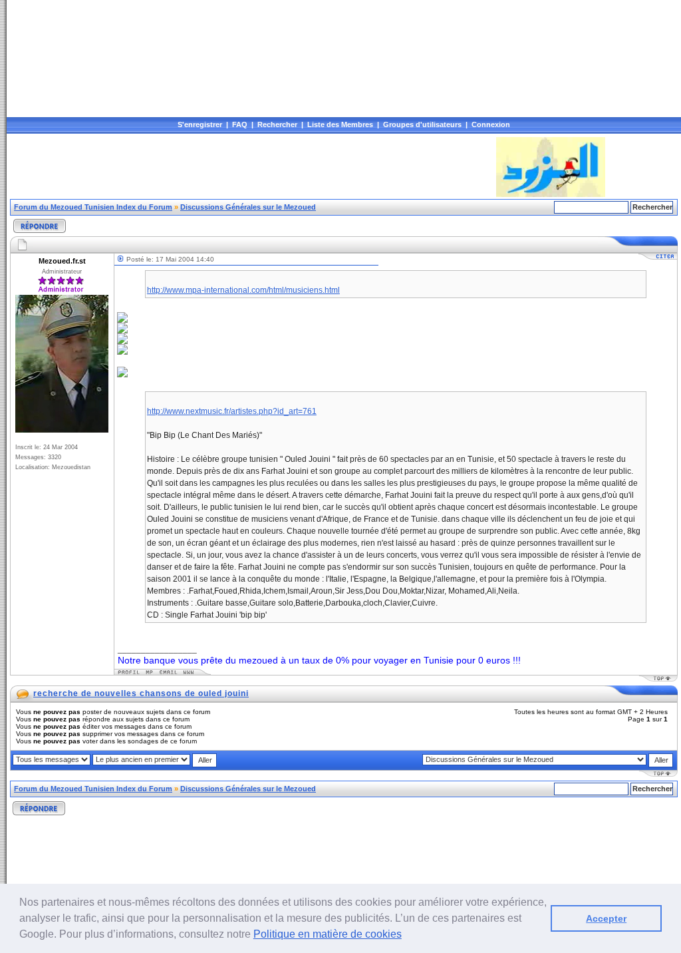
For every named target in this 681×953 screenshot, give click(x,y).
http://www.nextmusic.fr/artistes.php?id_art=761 (232, 411)
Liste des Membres (340, 124)
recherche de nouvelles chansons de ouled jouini (141, 693)
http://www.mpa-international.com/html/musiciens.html (243, 290)
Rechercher (277, 124)
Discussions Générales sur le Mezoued (248, 207)
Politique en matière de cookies (327, 934)
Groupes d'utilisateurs (422, 124)
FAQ (239, 124)
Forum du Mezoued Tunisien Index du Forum (93, 207)
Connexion (491, 124)
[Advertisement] (252, 167)
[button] (406, 936)
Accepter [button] (606, 918)
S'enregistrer (200, 124)
